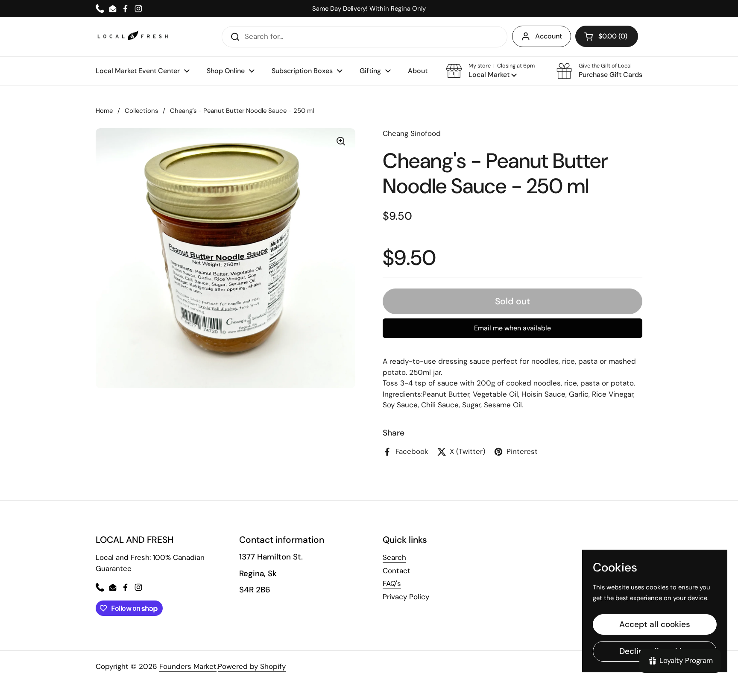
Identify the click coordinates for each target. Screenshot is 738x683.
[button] (490, 71)
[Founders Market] (133, 36)
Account (548, 36)
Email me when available (512, 328)
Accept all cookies (654, 624)
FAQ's (392, 583)
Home (104, 110)
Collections (141, 110)
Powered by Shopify (252, 666)
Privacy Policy (406, 596)
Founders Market (188, 666)
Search (394, 557)
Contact (396, 570)
